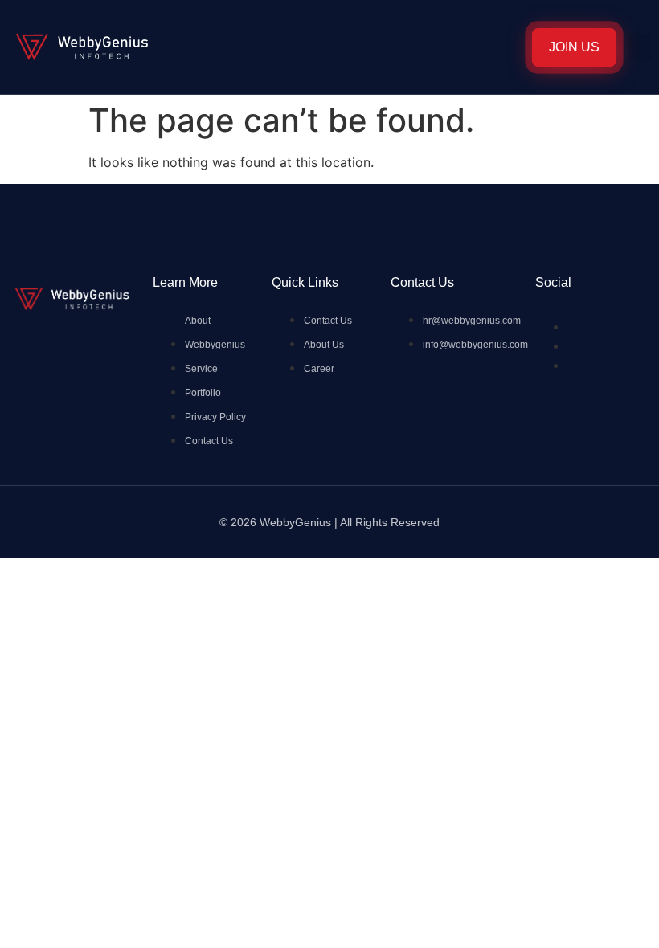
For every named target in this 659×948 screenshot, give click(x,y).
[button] (639, 47)
